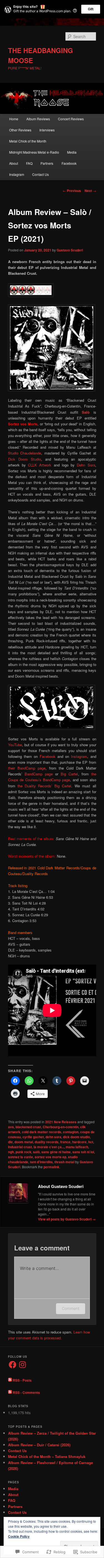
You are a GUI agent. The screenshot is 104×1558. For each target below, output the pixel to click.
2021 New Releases (61, 1121)
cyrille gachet (33, 1136)
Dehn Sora (86, 465)
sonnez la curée (20, 1156)
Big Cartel (69, 773)
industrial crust (20, 1146)
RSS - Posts (22, 1380)
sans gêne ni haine (56, 1151)
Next (90, 190)
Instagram (16, 174)
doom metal (23, 1141)
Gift (90, 9)
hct (90, 1141)
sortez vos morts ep (50, 1156)
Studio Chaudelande (24, 453)
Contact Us (40, 174)
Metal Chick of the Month (27, 141)
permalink (51, 1166)
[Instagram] (22, 1364)
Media (72, 152)
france (65, 1141)
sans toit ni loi (83, 1151)
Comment (70, 1308)
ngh (11, 1151)
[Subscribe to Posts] (10, 1380)
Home (13, 118)
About (13, 163)
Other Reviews (20, 130)
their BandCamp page (26, 768)
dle (10, 1141)
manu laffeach (77, 1146)
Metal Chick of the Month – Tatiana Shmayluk (46, 1456)
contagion (70, 1131)
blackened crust (28, 1126)
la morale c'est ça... (49, 1146)
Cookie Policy (19, 1536)
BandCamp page (39, 773)
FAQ (29, 163)
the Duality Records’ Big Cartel (44, 785)
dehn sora (53, 1136)
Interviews (47, 130)
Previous (72, 190)
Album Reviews (38, 118)
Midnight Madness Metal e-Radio (34, 152)
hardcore (79, 1141)
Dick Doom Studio (24, 459)
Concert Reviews (71, 118)
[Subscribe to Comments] (10, 1392)
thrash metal (64, 1161)
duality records (47, 1141)
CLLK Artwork (39, 465)
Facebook (69, 163)
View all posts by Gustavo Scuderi (67, 1219)
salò (36, 1151)
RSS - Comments (26, 1392)
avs (11, 1126)
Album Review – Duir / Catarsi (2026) (39, 1444)
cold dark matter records (41, 1131)
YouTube (15, 744)
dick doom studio (76, 1136)
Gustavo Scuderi (70, 250)
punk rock (23, 1151)
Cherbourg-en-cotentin (60, 1126)
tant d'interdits (41, 1161)
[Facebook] (12, 1364)
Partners (46, 163)
